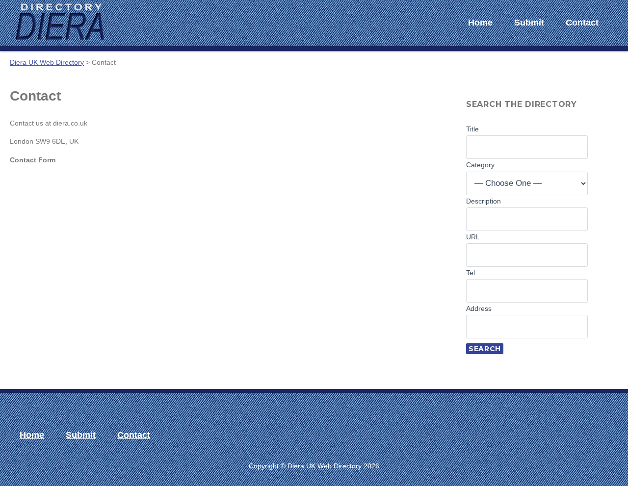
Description (483, 201)
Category (480, 165)
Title (472, 129)
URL (473, 237)
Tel (470, 273)
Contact (582, 22)
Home (480, 22)
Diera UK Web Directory (325, 466)
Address (479, 308)
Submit (529, 22)
